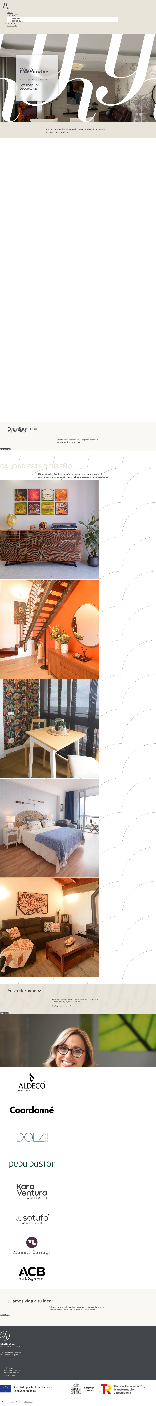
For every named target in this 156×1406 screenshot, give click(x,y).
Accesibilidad (9, 1375)
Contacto (12, 25)
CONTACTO (4, 1315)
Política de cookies (11, 1373)
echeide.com (28, 1402)
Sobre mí (11, 23)
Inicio (10, 13)
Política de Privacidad (12, 1370)
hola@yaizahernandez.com (10, 1352)
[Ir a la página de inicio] (6, 8)
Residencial (18, 18)
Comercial (17, 21)
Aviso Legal (8, 1368)
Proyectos (12, 15)
